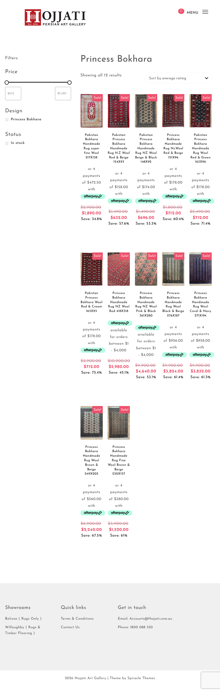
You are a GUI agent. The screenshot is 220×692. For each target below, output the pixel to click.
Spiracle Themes (141, 678)
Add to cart (91, 229)
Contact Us (70, 627)
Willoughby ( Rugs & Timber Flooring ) (22, 630)
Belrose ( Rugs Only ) (23, 619)
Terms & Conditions (77, 619)
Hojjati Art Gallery (90, 678)
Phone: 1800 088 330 (135, 627)
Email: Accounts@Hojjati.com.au (145, 619)
